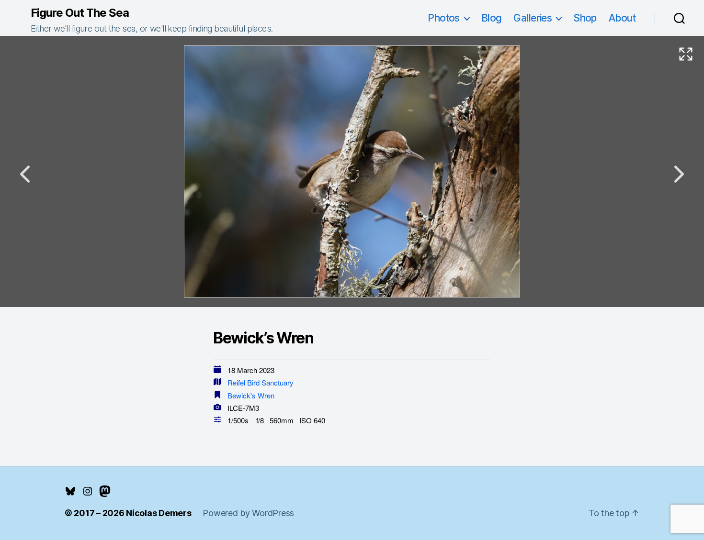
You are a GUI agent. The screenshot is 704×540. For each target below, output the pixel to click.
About (622, 18)
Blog (491, 18)
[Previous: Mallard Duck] (25, 174)
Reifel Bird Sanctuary (260, 382)
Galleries (532, 18)
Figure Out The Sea (80, 13)
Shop (585, 18)
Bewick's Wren (250, 395)
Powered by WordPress (248, 513)
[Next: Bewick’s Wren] (679, 174)
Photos (444, 18)
